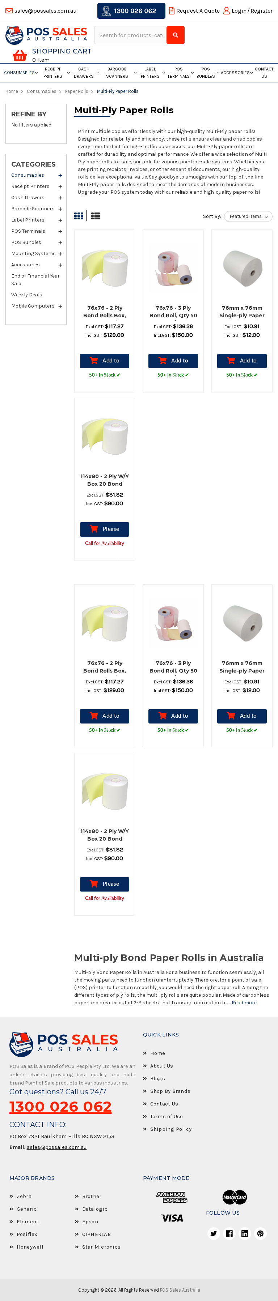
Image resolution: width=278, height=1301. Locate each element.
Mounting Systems (33, 253)
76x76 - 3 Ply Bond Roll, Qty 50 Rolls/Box (173, 315)
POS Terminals (179, 72)
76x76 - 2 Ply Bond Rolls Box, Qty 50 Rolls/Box (104, 315)
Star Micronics (101, 1247)
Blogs (157, 1078)
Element (28, 1221)
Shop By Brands (170, 1091)
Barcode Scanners (117, 72)
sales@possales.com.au (57, 1147)
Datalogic (95, 1209)
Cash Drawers (84, 72)
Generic (27, 1209)
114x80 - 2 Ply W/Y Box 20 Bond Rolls (104, 484)
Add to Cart (110, 363)
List (94, 216)
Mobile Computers (33, 306)
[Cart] (20, 55)
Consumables (19, 72)
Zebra (24, 1196)
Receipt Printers (52, 72)
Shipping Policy (171, 1129)
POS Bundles (206, 72)
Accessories (235, 72)
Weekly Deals (26, 295)
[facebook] (229, 1233)
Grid (80, 216)
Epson (90, 1221)
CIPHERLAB (96, 1234)
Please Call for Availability (104, 532)
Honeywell (30, 1247)
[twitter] (213, 1233)
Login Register (252, 10)
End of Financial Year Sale (35, 280)
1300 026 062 (134, 11)
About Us (161, 1065)
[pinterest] (260, 1233)
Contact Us (264, 72)
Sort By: (212, 216)
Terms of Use (166, 1116)
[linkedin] (245, 1233)
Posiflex (27, 1234)
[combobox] (131, 35)
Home (157, 1053)
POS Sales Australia (180, 1290)
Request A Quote (198, 10)
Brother (92, 1196)
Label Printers (150, 72)
